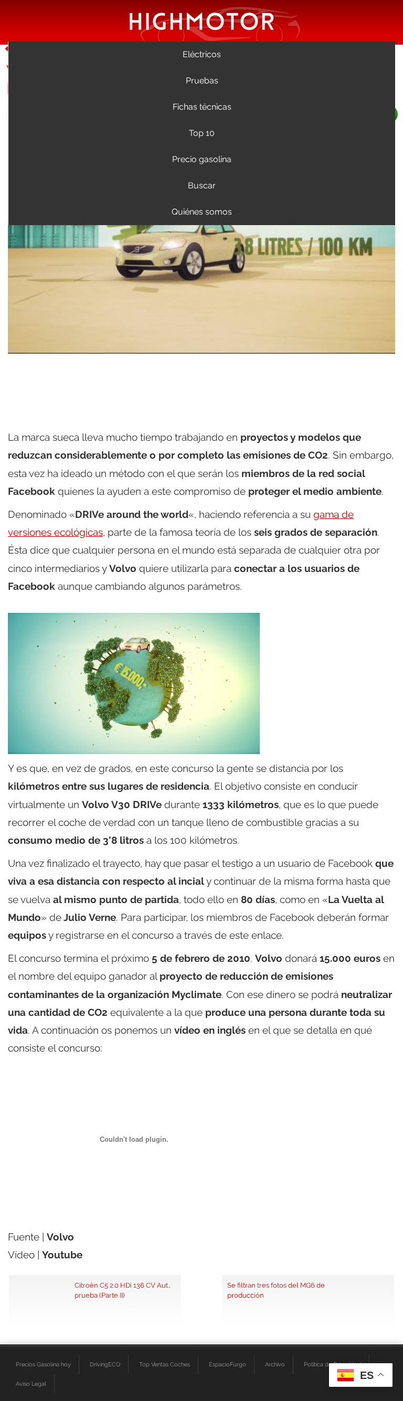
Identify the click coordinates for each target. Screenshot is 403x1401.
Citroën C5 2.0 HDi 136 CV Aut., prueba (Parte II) (123, 1290)
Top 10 (202, 133)
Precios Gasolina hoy (43, 1364)
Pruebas (202, 81)
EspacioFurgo (227, 1364)
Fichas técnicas (202, 107)
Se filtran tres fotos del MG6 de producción (276, 1290)
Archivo (275, 1364)
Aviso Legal (31, 1383)
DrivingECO (105, 1364)
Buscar (202, 185)
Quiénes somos (202, 212)
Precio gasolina (201, 159)
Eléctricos (202, 54)
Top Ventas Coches (164, 1364)
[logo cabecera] (202, 21)
